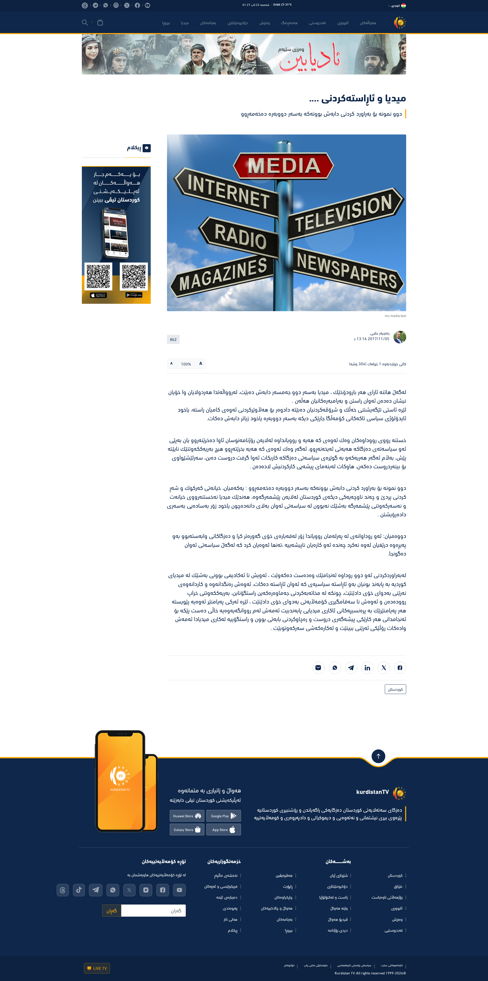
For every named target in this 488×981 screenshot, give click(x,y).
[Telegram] (351, 668)
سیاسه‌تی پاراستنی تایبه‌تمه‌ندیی (354, 965)
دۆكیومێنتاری (237, 23)
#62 (173, 339)
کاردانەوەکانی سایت (392, 965)
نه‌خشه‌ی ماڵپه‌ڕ (225, 875)
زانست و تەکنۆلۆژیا (333, 897)
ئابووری (343, 23)
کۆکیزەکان (289, 965)
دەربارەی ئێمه (226, 897)
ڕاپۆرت (288, 886)
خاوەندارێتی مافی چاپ (316, 965)
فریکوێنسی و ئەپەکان (220, 886)
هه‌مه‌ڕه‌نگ (289, 23)
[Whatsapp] (335, 668)
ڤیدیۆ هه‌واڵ (338, 919)
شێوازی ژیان (339, 875)
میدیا (185, 23)
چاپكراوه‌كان (283, 897)
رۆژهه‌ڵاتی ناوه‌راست (387, 897)
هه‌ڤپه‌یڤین (284, 875)
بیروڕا (166, 23)
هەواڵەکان (368, 23)
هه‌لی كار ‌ (230, 919)
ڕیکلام (232, 930)
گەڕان (111, 910)
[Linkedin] (367, 668)
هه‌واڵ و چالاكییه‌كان (277, 908)
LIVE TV (99, 968)
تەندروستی (317, 23)
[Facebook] (400, 668)
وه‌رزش (265, 23)
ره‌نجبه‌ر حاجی (379, 333)
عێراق (398, 886)
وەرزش (397, 919)
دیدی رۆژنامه (338, 930)
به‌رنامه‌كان (208, 23)
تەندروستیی (394, 930)
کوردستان (395, 689)
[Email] (319, 668)
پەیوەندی (230, 908)
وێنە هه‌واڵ (339, 908)
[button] (85, 23)
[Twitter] (384, 668)
